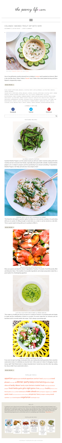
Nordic (27, 78)
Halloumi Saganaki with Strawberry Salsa (26, 429)
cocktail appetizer (38, 93)
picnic (51, 391)
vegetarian (26, 397)
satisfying (26, 394)
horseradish (14, 99)
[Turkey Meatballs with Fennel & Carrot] (17, 423)
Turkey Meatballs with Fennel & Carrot (17, 429)
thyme (11, 397)
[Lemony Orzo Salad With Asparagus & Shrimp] (31, 192)
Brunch (21, 90)
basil (18, 378)
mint (37, 391)
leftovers (52, 388)
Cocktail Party (28, 90)
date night (22, 94)
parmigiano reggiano (45, 391)
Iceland (37, 76)
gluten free (15, 97)
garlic (20, 388)
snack (24, 102)
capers (30, 93)
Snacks (52, 90)
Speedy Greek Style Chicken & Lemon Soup (42, 430)
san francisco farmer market (30, 101)
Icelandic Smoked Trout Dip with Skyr (23, 26)
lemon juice (8, 391)
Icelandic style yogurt (40, 99)
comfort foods (46, 378)
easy (47, 94)
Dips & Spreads (37, 90)
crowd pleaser (14, 94)
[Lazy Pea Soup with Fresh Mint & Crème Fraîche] (31, 293)
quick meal (8, 394)
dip (45, 94)
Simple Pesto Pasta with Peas (51, 429)
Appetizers (15, 90)
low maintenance (21, 391)
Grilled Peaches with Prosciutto (31, 267)
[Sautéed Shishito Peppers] (31, 139)
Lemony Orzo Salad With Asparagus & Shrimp (31, 217)
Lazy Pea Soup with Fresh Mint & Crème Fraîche (31, 313)
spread (29, 102)
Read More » (9, 85)
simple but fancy (44, 101)
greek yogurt (24, 97)
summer (7, 397)
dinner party (39, 94)
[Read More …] (49, 412)
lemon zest (13, 391)
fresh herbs (51, 96)
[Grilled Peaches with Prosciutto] (31, 248)
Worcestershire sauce (47, 102)
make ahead (31, 391)
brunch (25, 93)
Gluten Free (46, 90)
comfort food (37, 378)
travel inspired (35, 102)
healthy (30, 97)
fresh (42, 385)
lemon (56, 388)
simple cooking (45, 394)
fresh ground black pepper (39, 96)
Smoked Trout (16, 71)
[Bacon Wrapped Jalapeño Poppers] (34, 423)
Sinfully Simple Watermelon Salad (31, 358)
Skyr (27, 71)
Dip (21, 71)
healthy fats (45, 97)
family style (24, 385)
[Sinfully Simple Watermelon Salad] (31, 339)
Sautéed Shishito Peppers (31, 159)
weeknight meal (35, 397)
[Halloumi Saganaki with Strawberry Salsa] (25, 423)
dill (27, 94)
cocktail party (48, 93)
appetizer (15, 93)
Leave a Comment (27, 28)
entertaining (8, 96)
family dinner (17, 96)
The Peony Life (31, 8)
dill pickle (32, 94)
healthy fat (37, 97)
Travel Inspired (9, 91)
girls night (8, 97)
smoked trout (17, 102)
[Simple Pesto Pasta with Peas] (51, 423)
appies (20, 93)
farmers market (26, 96)
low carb (50, 99)
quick (19, 101)
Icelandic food (28, 99)
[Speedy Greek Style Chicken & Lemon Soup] (42, 423)
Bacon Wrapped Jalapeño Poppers (34, 429)
